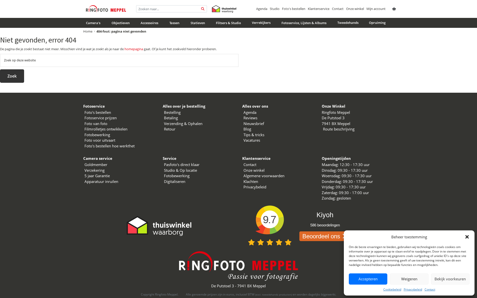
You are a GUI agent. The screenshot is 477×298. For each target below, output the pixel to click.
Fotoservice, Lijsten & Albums (303, 23)
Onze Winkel (333, 106)
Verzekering (94, 170)
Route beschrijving (339, 129)
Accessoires (149, 23)
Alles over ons (255, 106)
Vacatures (251, 140)
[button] (467, 236)
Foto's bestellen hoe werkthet (109, 145)
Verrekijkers (261, 22)
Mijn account (376, 8)
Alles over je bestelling (184, 106)
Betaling (171, 117)
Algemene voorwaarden (263, 175)
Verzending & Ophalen (183, 123)
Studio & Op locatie (180, 170)
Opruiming (377, 22)
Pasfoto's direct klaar (181, 164)
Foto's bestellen (293, 8)
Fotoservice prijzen (100, 117)
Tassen (174, 23)
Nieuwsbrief (253, 123)
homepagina (133, 49)
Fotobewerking (97, 134)
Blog (247, 129)
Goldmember (95, 164)
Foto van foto (95, 123)
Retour (169, 129)
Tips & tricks (253, 134)
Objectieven (121, 23)
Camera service (97, 158)
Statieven (198, 23)
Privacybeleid (413, 289)
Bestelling (172, 112)
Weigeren (409, 278)
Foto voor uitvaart (99, 140)
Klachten (250, 181)
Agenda (261, 8)
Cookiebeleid (392, 289)
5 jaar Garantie (97, 175)
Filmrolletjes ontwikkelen (105, 129)
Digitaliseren (174, 181)
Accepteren (368, 278)
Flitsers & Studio (228, 23)
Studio (274, 8)
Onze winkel (355, 8)
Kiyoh (325, 215)
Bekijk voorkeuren (450, 278)
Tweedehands (347, 22)
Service (169, 158)
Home (87, 31)
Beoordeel (321, 236)
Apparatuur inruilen (101, 181)
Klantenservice (318, 8)
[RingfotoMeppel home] (106, 9)
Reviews (250, 117)
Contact (430, 289)
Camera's (93, 23)
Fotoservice (94, 106)
